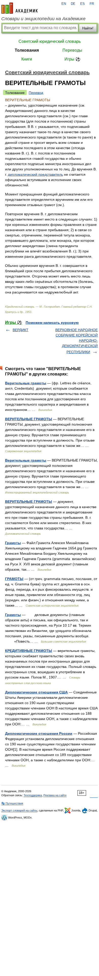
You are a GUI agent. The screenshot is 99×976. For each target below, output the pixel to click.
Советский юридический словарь (50, 41)
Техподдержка (33, 795)
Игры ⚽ (72, 59)
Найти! (87, 28)
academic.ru (19, 8)
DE (73, 4)
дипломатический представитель (35, 174)
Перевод (36, 93)
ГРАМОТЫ (14, 579)
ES (82, 4)
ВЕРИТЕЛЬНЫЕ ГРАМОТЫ (28, 419)
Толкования (27, 50)
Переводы (72, 50)
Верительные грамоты (25, 383)
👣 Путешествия (12, 803)
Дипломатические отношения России (38, 733)
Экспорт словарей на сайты (19, 810)
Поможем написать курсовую (52, 323)
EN (63, 4)
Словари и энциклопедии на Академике (43, 18)
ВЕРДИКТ (20, 330)
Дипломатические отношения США (36, 692)
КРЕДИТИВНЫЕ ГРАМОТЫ (28, 651)
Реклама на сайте (55, 795)
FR (92, 4)
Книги (26, 59)
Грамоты (13, 543)
